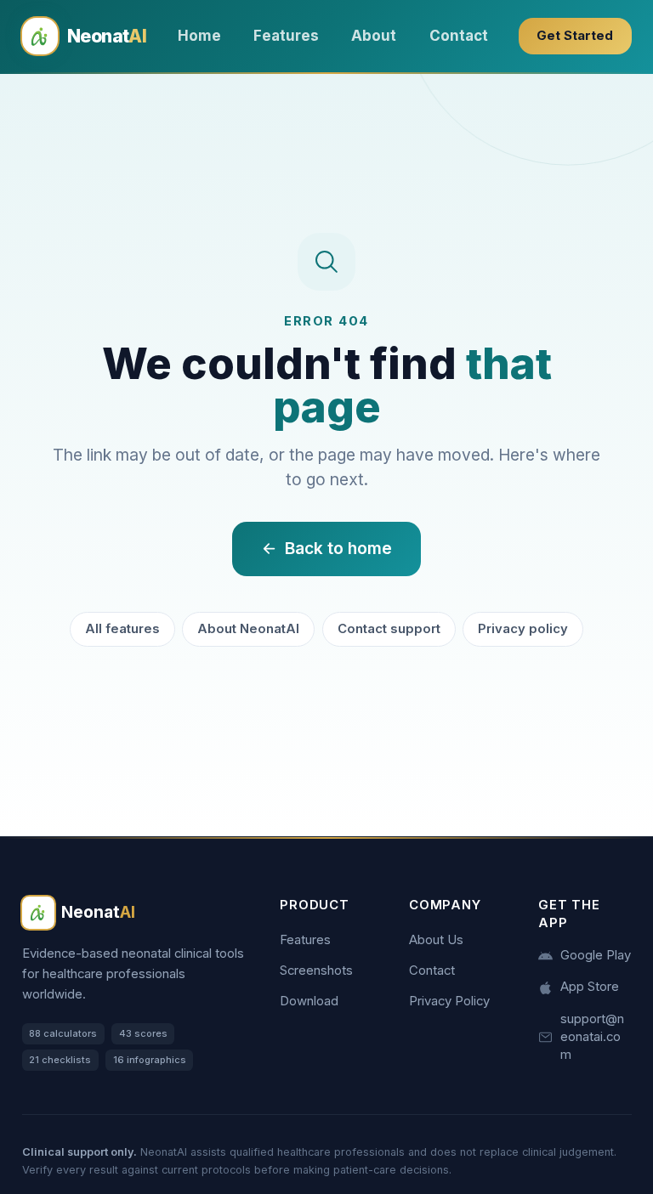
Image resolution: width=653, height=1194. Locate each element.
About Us (436, 940)
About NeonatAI (248, 629)
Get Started (575, 35)
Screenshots (316, 970)
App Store (589, 986)
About (373, 35)
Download (309, 1001)
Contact (458, 35)
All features (122, 629)
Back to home (338, 548)
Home (199, 35)
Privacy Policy (449, 1001)
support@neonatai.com (592, 1037)
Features (286, 35)
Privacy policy (523, 629)
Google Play (595, 955)
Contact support (389, 629)
